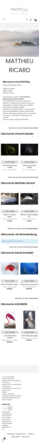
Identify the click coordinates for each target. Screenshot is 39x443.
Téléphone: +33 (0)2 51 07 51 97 (16, 434)
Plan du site (25, 437)
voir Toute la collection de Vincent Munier (23, 128)
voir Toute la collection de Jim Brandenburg (23, 228)
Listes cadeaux (6, 386)
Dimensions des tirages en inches (11, 396)
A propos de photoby (8, 378)
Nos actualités (6, 390)
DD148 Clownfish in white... (10, 284)
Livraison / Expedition (8, 394)
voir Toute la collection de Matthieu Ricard (23, 177)
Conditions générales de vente (11, 397)
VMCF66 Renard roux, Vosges (10, 166)
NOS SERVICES (5, 382)
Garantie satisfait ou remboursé (11, 384)
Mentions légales (7, 399)
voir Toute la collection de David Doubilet (23, 247)
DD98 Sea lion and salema (29, 284)
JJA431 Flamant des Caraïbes (9, 336)
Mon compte (16, 437)
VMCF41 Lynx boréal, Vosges (29, 166)
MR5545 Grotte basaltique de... (29, 215)
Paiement (4, 392)
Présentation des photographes (11, 380)
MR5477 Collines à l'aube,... (10, 215)
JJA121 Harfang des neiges (29, 336)
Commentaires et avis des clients (11, 388)
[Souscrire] (10, 408)
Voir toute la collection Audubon (26, 298)
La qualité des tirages (8, 377)
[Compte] (31, 19)
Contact (31, 434)
